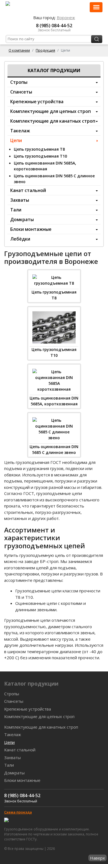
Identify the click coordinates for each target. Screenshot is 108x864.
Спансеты (21, 92)
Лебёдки (20, 239)
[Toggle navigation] (96, 7)
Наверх (97, 858)
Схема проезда (18, 812)
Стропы (18, 82)
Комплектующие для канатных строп (52, 121)
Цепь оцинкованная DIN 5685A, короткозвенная (45, 165)
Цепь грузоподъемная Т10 (40, 156)
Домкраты (22, 219)
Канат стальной (28, 190)
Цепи (16, 140)
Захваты (19, 200)
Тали (15, 210)
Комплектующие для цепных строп (50, 111)
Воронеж (66, 17)
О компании (19, 50)
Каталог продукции (54, 70)
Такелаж (20, 131)
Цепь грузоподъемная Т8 (39, 149)
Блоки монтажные (31, 229)
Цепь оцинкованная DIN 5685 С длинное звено (54, 178)
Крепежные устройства (36, 101)
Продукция (45, 50)
